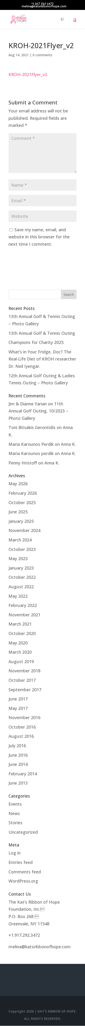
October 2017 (22, 680)
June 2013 (18, 783)
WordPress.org (23, 881)
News (14, 813)
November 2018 (24, 671)
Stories (15, 822)
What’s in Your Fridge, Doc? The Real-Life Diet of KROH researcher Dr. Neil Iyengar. (42, 359)
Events (15, 804)
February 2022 (22, 605)
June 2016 (18, 755)
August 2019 (21, 661)
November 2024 (24, 530)
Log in (14, 853)
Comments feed (24, 872)
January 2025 (21, 521)
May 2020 (18, 643)
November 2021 (24, 615)
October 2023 (22, 549)
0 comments (42, 55)
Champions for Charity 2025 (36, 342)
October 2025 (22, 502)
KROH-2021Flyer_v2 (27, 74)
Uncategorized (23, 832)
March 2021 (20, 624)
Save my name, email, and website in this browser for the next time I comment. (39, 237)
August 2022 (21, 586)
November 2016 (24, 717)
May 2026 (18, 483)
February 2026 (22, 493)
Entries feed (20, 862)
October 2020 (22, 633)
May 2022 (18, 596)
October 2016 (22, 727)
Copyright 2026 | (23, 1011)
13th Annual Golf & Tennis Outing (41, 333)
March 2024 (20, 540)
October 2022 (22, 577)
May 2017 (18, 708)
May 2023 (18, 558)
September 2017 (24, 689)
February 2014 (22, 774)
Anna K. (68, 444)
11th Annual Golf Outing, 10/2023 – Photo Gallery (38, 411)
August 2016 (21, 736)
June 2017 (18, 699)
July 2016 (17, 745)
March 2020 (20, 652)
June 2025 (18, 512)
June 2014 (18, 764)
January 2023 (21, 568)
